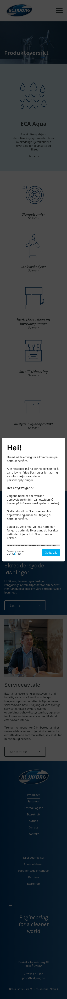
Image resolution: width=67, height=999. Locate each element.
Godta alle (51, 552)
